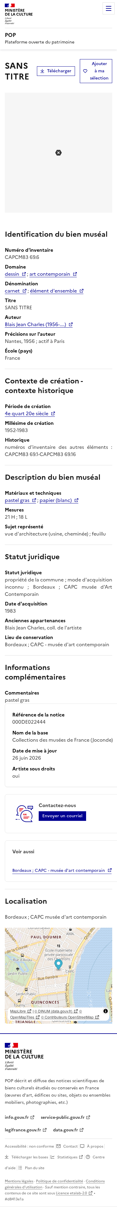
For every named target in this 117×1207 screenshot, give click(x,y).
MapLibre (18, 1010)
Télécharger (59, 71)
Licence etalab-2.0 (71, 1193)
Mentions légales (19, 1181)
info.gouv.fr (17, 1117)
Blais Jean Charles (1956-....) (35, 324)
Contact (70, 1146)
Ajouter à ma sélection (99, 71)
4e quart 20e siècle (26, 413)
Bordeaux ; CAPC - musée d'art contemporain (58, 870)
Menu (109, 8)
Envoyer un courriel (62, 816)
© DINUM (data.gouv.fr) (53, 1010)
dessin (12, 274)
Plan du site (34, 1168)
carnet (12, 290)
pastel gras (17, 500)
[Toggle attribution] (105, 1011)
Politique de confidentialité (59, 1181)
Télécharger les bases (29, 1157)
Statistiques (67, 1157)
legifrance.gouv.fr (23, 1130)
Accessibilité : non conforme (29, 1146)
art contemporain (49, 274)
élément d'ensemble (53, 290)
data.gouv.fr (65, 1130)
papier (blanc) (56, 500)
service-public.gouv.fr (63, 1117)
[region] (58, 976)
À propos (95, 1146)
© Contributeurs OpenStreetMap (67, 1016)
